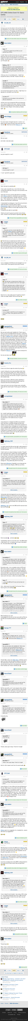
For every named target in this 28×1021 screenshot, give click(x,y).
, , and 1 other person (17, 38)
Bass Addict (5, 402)
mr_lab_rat (5, 96)
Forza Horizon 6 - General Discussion (11, 997)
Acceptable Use (11, 1014)
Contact (4, 1012)
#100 (26, 277)
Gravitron (4, 16)
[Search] (26, 1)
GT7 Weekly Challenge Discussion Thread (12, 993)
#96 (26, 165)
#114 (26, 758)
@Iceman (22, 847)
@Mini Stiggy (16, 660)
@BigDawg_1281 (5, 505)
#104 (26, 399)
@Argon (5, 196)
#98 (26, 225)
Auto (20, 1009)
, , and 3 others (18, 217)
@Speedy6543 (4, 206)
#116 (26, 807)
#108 (26, 554)
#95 (26, 152)
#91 (26, 26)
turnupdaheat (6, 478)
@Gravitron (9, 463)
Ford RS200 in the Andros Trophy (10, 984)
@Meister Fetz (9, 336)
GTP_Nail (5, 168)
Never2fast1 (5, 706)
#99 (26, 260)
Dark (14, 1009)
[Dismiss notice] (25, 8)
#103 (26, 366)
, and (19, 112)
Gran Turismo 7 (5, 991)
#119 (26, 909)
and (22, 299)
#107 (26, 519)
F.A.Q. (15, 1012)
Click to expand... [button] (14, 490)
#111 (26, 676)
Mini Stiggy (5, 633)
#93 (26, 119)
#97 (26, 184)
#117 (26, 845)
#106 (26, 476)
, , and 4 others (18, 358)
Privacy (18, 1014)
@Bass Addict (4, 497)
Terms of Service (22, 1012)
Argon (4, 49)
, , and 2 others (16, 868)
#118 (26, 875)
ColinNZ (4, 81)
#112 (26, 703)
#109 (26, 598)
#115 (26, 776)
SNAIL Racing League (6, 982)
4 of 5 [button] (14, 19)
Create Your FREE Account (13, 9)
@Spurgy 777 (19, 124)
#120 (26, 941)
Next (18, 19)
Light (8, 1009)
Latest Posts (4, 977)
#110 (26, 631)
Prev (9, 19)
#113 (26, 733)
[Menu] (4, 2)
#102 (26, 330)
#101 (26, 307)
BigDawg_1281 (6, 65)
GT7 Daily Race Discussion (9, 988)
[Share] (24, 26)
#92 (26, 46)
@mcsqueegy (24, 856)
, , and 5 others (18, 269)
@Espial (24, 343)
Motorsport (5, 986)
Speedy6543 (5, 644)
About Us (10, 1012)
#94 (26, 136)
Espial (4, 228)
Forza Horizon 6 (6, 999)
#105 (26, 444)
